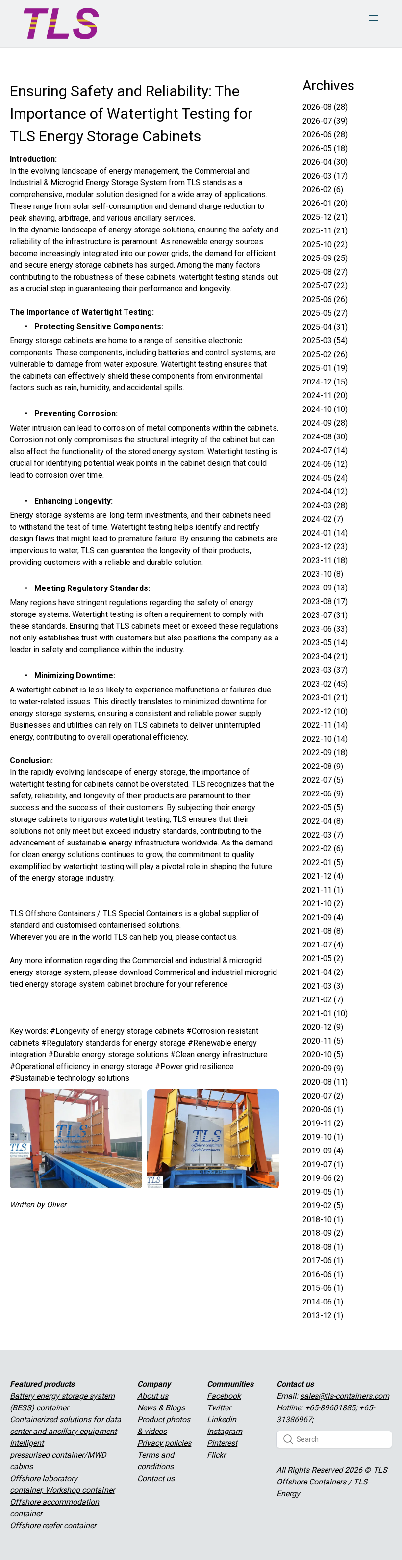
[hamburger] (373, 17)
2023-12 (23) (325, 546)
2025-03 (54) (325, 340)
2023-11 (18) (325, 560)
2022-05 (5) (322, 807)
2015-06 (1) (322, 1288)
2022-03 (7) (322, 835)
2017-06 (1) (322, 1260)
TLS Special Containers (143, 913)
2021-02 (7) (322, 999)
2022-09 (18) (325, 752)
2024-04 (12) (325, 491)
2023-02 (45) (325, 684)
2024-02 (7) (322, 519)
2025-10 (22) (325, 244)
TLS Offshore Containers (52, 913)
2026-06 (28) (325, 134)
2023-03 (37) (325, 670)
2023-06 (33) (325, 629)
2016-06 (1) (322, 1274)
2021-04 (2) (322, 972)
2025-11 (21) (325, 230)
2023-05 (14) (325, 642)
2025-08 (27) (325, 272)
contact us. (219, 937)
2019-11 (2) (322, 1123)
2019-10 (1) (322, 1137)
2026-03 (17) (325, 175)
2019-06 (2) (322, 1178)
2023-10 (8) (322, 574)
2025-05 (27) (325, 313)
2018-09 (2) (322, 1233)
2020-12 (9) (322, 1027)
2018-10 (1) (322, 1219)
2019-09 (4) (322, 1150)
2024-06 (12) (325, 464)
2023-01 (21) (325, 697)
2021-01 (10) (325, 1013)
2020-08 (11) (325, 1082)
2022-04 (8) (322, 821)
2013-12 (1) (322, 1315)
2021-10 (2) (322, 903)
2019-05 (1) (322, 1192)
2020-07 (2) (322, 1095)
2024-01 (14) (325, 532)
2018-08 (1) (322, 1247)
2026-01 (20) (325, 203)
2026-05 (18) (325, 148)
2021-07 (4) (322, 944)
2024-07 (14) (325, 450)
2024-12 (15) (325, 381)
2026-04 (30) (325, 162)
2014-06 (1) (322, 1301)
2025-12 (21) (325, 217)
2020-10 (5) (322, 1054)
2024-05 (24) (325, 478)
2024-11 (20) (325, 395)
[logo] (61, 23)
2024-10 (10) (325, 409)
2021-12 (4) (322, 876)
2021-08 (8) (322, 931)
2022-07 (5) (322, 780)
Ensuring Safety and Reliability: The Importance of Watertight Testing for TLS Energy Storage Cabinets (131, 113)
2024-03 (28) (325, 505)
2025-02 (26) (325, 354)
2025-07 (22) (325, 285)
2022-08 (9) (322, 766)
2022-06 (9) (322, 793)
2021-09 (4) (322, 917)
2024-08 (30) (325, 436)
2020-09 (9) (322, 1068)
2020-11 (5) (322, 1041)
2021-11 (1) (322, 890)
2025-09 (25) (325, 258)
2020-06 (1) (322, 1109)
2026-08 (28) (325, 107)
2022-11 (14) (325, 725)
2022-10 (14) (325, 738)
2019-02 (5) (322, 1205)
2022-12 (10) (325, 711)
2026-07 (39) (325, 121)
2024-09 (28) (325, 423)
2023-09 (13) (325, 587)
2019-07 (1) (322, 1164)
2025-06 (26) (325, 299)
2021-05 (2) (322, 958)
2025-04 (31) (325, 327)
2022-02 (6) (322, 848)
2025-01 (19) (325, 368)
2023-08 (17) (325, 601)
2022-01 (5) (322, 862)
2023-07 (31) (325, 615)
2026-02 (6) (322, 189)
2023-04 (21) (325, 656)
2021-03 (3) (322, 986)
